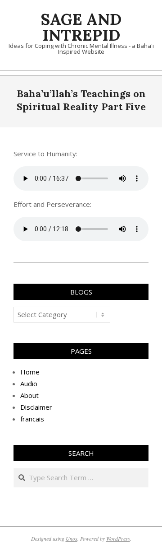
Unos (71, 538)
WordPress (118, 538)
